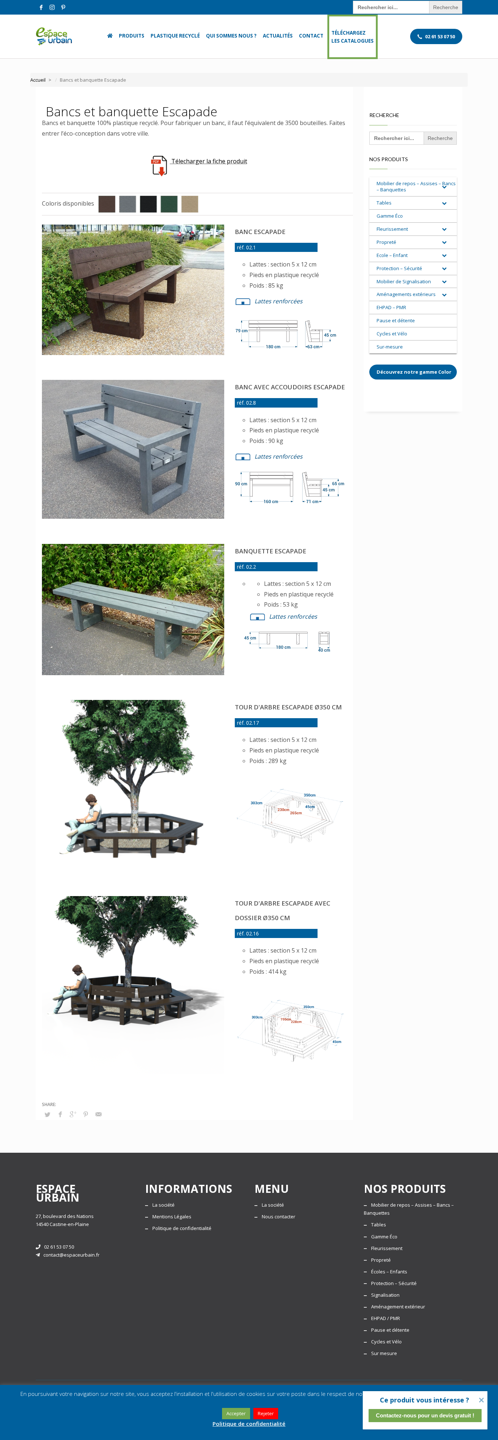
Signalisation (385, 1295)
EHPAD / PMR (385, 1318)
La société (163, 1205)
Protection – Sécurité (394, 1283)
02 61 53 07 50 (59, 1247)
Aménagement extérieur (398, 1306)
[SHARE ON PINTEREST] (85, 1114)
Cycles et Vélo (386, 1341)
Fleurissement (386, 1248)
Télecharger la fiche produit (208, 161)
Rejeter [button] (266, 1413)
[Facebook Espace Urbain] (41, 7)
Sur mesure (384, 1353)
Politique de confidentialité (181, 1228)
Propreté (381, 1260)
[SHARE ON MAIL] (98, 1114)
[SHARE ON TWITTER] (47, 1114)
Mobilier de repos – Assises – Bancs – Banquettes (409, 1209)
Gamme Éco (384, 1236)
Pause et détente (390, 1330)
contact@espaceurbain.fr (71, 1255)
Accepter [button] (236, 1413)
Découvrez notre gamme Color (414, 372)
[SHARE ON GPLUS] (72, 1114)
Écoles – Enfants (389, 1271)
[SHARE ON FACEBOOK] (60, 1114)
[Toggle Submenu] (444, 186)
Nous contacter (278, 1216)
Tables (378, 1224)
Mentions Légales (171, 1216)
